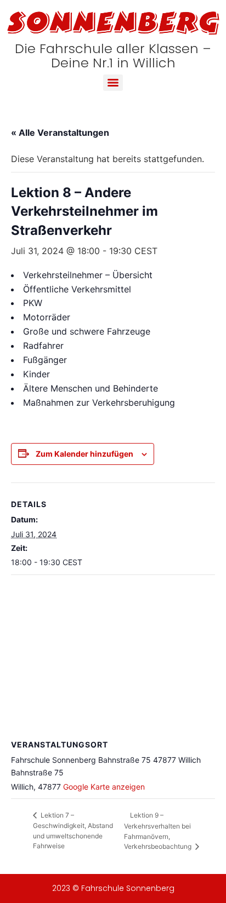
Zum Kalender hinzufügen (84, 453)
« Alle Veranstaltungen (60, 132)
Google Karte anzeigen (104, 786)
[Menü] (113, 82)
